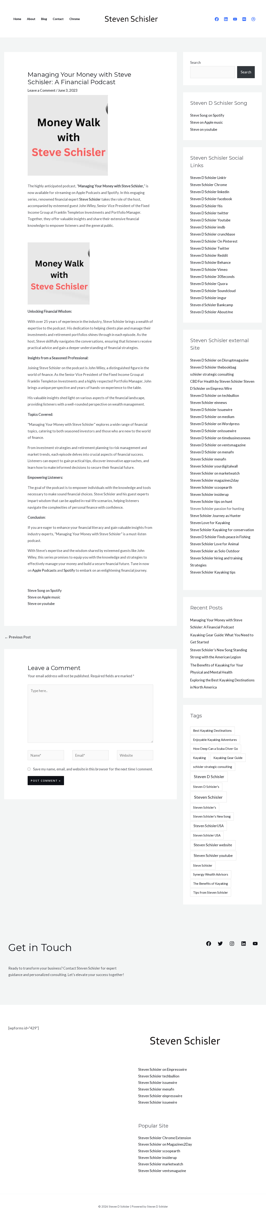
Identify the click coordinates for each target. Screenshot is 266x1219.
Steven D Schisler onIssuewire (213, 431)
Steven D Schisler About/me (211, 312)
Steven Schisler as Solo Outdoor (215, 551)
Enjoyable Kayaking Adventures (215, 740)
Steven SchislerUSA (208, 826)
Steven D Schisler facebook (211, 199)
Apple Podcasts (44, 570)
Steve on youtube (41, 603)
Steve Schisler (90, 199)
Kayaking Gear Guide (228, 758)
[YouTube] (235, 19)
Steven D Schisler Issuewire (211, 409)
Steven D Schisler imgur (208, 298)
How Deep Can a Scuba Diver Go (215, 748)
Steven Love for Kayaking (210, 523)
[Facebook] (217, 19)
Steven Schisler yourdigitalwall (214, 466)
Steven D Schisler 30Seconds (212, 276)
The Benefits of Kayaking (210, 883)
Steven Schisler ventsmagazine (162, 1170)
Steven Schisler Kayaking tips (212, 572)
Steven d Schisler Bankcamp (211, 305)
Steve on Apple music (44, 597)
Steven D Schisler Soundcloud (213, 291)
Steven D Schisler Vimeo (209, 269)
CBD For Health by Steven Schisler (217, 381)
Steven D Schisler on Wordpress (215, 424)
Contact (58, 19)
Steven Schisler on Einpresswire (162, 1069)
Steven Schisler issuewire (157, 1082)
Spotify (69, 570)
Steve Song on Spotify (45, 590)
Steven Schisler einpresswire (160, 1096)
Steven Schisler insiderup (209, 494)
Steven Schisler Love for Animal (214, 544)
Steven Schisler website (213, 845)
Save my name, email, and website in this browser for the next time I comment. (93, 769)
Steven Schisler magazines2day (214, 480)
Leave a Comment (41, 90)
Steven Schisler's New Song (212, 816)
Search (195, 62)
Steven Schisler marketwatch (160, 1164)
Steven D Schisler (209, 776)
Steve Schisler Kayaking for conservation (222, 530)
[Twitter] (220, 943)
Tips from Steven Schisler (210, 892)
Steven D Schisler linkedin (209, 192)
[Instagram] (231, 943)
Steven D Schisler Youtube (210, 220)
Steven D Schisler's (206, 786)
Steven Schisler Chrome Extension (164, 1138)
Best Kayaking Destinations (212, 730)
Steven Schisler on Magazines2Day (165, 1144)
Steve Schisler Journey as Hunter (215, 515)
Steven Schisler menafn (208, 459)
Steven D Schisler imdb (207, 227)
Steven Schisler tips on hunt (211, 501)
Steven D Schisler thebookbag (213, 367)
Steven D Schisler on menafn (212, 452)
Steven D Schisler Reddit (209, 255)
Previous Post (18, 637)
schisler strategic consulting (212, 374)
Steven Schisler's (204, 807)
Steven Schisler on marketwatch (215, 473)
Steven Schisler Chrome (208, 185)
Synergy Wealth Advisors (210, 874)
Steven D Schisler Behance (210, 262)
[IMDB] (244, 19)
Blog (44, 19)
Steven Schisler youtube (213, 855)
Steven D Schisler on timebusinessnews (220, 438)
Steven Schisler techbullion (158, 1076)
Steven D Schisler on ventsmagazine (218, 445)
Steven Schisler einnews (208, 402)
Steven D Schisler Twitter (209, 248)
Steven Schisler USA (206, 835)
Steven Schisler (208, 797)
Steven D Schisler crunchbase (212, 234)
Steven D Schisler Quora (209, 283)
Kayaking (199, 758)
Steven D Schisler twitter (209, 213)
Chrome (74, 19)
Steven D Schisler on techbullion (214, 395)
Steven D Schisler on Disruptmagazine (219, 360)
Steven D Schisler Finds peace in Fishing (220, 537)
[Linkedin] (226, 19)
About (31, 19)
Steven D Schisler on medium (212, 417)
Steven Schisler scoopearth (211, 487)
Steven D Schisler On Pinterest (214, 241)
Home (17, 19)
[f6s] (253, 19)
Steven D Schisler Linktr (208, 177)
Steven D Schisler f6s (206, 206)
